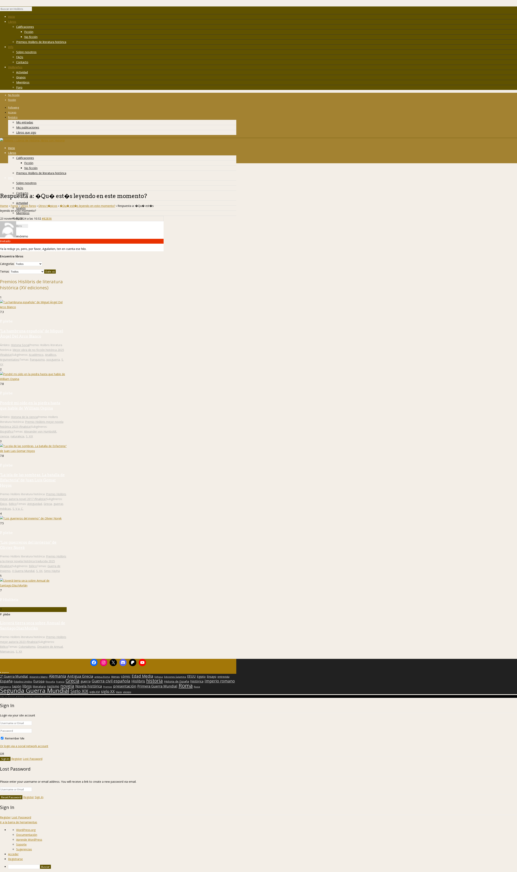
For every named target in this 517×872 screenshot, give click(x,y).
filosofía (50, 681)
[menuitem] (262, 866)
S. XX (39, 571)
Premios (107, 686)
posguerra (53, 359)
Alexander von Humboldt (40, 431)
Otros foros (28, 206)
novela (67, 686)
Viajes (119, 692)
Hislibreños (15, 67)
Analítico (50, 355)
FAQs (19, 57)
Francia (60, 681)
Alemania (57, 676)
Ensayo (211, 676)
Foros (14, 206)
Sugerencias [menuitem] (24, 849)
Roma (186, 685)
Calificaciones (25, 27)
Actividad (22, 72)
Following (13, 107)
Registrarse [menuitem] (15, 859)
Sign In (39, 797)
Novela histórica (88, 686)
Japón (16, 686)
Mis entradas (24, 122)
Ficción (28, 32)
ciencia (4, 436)
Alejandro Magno (38, 676)
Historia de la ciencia (24, 417)
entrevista (223, 676)
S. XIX (29, 436)
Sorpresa (5, 672)
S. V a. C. (18, 509)
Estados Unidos (23, 681)
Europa (38, 681)
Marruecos (7, 651)
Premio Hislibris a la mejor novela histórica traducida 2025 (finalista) (33, 561)
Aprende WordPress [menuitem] (29, 839)
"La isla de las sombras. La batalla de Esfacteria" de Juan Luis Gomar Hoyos (32, 480)
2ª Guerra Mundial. (14, 676)
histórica (196, 681)
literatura (39, 686)
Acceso (12, 112)
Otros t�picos (47, 206)
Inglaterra (5, 686)
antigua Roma (102, 676)
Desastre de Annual (50, 647)
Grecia (48, 504)
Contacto (22, 62)
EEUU (191, 676)
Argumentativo (9, 359)
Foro (19, 87)
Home (4, 206)
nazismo (53, 686)
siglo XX (108, 691)
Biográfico (7, 431)
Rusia (197, 686)
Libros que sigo (26, 132)
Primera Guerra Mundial (157, 686)
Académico (36, 355)
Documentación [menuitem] (26, 835)
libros (27, 686)
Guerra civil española (111, 681)
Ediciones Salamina (175, 676)
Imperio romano (220, 681)
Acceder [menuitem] (13, 854)
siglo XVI (94, 691)
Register (16, 759)
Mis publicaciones (27, 127)
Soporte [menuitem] (21, 844)
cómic (125, 676)
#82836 (47, 218)
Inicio (11, 17)
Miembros (22, 82)
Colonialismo (27, 647)
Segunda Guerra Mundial (34, 690)
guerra (85, 681)
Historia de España (176, 681)
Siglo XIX (79, 691)
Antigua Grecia (80, 676)
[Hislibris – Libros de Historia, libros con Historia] (32, 140)
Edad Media (142, 676)
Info (10, 47)
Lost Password (32, 759)
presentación (124, 686)
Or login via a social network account (24, 746)
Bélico (13, 504)
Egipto (201, 676)
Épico (3, 504)
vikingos (127, 692)
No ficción (31, 37)
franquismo (37, 359)
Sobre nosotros (26, 52)
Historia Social (20, 345)
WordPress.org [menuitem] (26, 830)
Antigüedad (34, 504)
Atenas (115, 676)
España (6, 681)
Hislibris (138, 681)
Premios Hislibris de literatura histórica (41, 42)
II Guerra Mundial (23, 571)
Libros (12, 22)
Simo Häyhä (52, 571)
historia (154, 680)
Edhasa (158, 676)
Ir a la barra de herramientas (18, 822)
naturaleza (17, 436)
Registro (13, 117)
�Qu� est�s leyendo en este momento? (87, 206)
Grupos (21, 77)
